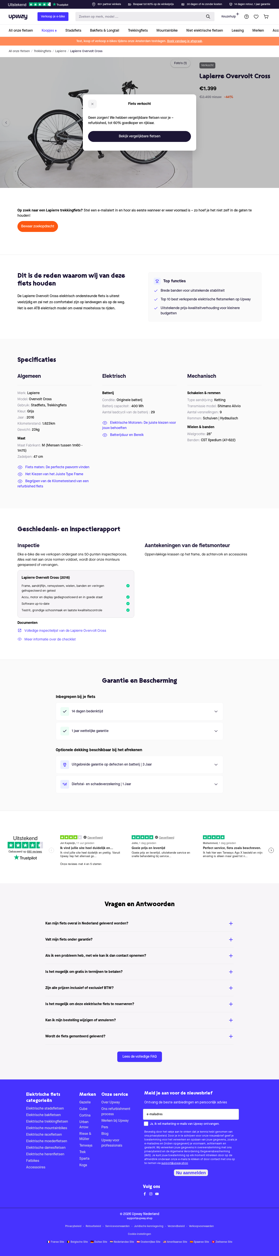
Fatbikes (32, 1161)
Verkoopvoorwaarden (201, 1226)
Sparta (84, 1159)
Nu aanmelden (191, 1172)
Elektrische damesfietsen (46, 1148)
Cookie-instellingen (139, 1234)
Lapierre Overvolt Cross (86, 51)
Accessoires (35, 1167)
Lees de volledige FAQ (139, 1057)
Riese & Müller (85, 1136)
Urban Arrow (83, 1124)
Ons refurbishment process (115, 1111)
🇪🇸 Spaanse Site (199, 1242)
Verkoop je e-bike (53, 16)
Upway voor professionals (111, 1143)
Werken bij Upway (115, 1121)
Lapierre (60, 51)
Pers (104, 1127)
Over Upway (110, 1102)
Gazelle (85, 1102)
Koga (83, 1165)
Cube (83, 1109)
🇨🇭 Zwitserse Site (222, 1242)
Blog (104, 1134)
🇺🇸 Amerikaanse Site (175, 1242)
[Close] (143, 3)
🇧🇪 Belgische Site (77, 1242)
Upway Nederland (145, 1214)
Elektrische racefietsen (44, 1135)
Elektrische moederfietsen (46, 1141)
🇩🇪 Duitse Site (98, 1242)
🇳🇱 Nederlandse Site (122, 1242)
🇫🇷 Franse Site (55, 1242)
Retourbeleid (93, 1226)
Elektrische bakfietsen (43, 1115)
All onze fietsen (19, 51)
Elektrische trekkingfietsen (47, 1121)
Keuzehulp (228, 16)
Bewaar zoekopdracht (37, 226)
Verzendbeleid (176, 1226)
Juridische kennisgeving (148, 1226)
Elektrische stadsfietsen (45, 1108)
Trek (82, 1152)
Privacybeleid (73, 1226)
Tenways (85, 1145)
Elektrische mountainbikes (46, 1128)
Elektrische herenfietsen (45, 1154)
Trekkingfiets (42, 51)
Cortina (84, 1115)
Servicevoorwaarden (117, 1226)
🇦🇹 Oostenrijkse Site (148, 1242)
